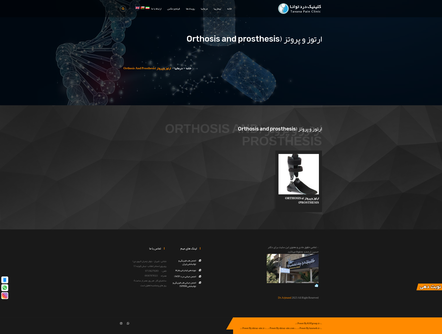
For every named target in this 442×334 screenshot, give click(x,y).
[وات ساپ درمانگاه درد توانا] (5, 288)
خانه (229, 8)
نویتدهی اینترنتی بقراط (185, 270)
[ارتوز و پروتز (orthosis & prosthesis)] (298, 175)
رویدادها (190, 8)
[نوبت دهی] (429, 287)
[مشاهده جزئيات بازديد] (316, 286)
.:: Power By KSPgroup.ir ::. (308, 323)
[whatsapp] (128, 323)
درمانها (204, 8)
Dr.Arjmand (284, 298)
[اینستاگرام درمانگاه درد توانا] (5, 296)
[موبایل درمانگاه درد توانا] (5, 280)
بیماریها (217, 8)
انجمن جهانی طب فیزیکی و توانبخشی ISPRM (184, 284)
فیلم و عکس (173, 8)
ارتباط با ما (156, 8)
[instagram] (121, 323)
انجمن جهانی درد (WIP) (185, 276)
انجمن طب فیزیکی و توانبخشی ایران (187, 262)
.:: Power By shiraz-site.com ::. (282, 328)
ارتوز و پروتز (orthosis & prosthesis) (302, 200)
